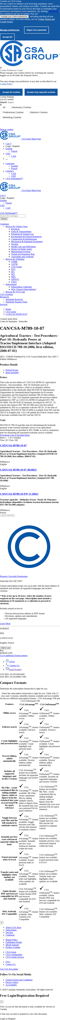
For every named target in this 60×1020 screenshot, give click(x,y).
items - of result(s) (10, 437)
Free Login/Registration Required (24, 995)
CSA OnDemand (49, 704)
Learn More (5, 623)
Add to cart (5, 648)
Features (9, 704)
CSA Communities (14, 954)
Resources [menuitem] (4, 297)
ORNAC (15, 279)
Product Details (9, 364)
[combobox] (13, 215)
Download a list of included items (15, 435)
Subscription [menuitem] (11, 284)
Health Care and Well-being (23, 246)
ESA (13, 269)
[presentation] (1, 68)
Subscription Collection (21, 287)
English (14, 166)
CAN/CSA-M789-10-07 (16, 314)
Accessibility (11, 985)
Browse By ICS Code (15, 292)
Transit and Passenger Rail (22, 254)
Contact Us (10, 964)
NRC (13, 277)
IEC (13, 272)
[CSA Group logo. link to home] (30, 65)
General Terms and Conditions (19, 980)
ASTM (14, 264)
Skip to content (6, 129)
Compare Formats (13, 683)
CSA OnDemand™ (14, 178)
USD (8, 154)
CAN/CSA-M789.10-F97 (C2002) (19, 493)
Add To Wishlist (7, 515)
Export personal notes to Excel (9, 858)
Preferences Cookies (13, 112)
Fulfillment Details (14, 942)
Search (3, 102)
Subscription (11, 930)
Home (8, 309)
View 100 (13, 440)
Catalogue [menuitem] (4, 224)
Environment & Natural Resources (26, 236)
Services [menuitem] (3, 304)
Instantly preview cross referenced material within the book (9, 841)
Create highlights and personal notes (9, 742)
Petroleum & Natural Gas (22, 234)
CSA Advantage (29, 704)
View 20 (4, 440)
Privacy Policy (12, 982)
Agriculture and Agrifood (22, 256)
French (14, 151)
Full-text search (9, 727)
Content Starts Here (8, 319)
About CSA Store (13, 927)
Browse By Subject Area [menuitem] (16, 226)
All (4, 107)
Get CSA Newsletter (9, 969)
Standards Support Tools (16, 302)
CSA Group (16, 267)
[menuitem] (35, 229)
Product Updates (13, 947)
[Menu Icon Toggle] (7, 159)
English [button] (9, 148)
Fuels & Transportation (21, 231)
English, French (7, 643)
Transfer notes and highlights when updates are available (9, 876)
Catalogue (10, 935)
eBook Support (12, 945)
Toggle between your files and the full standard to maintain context (9, 822)
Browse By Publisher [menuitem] (15, 259)
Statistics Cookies (39, 112)
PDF (2, 633)
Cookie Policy (6, 84)
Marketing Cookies (12, 117)
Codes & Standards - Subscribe (13, 321)
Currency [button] (10, 171)
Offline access (9, 713)
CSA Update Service (15, 957)
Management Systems (20, 251)
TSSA (14, 282)
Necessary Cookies (21, 107)
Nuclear (14, 244)
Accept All (53, 11)
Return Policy (12, 940)
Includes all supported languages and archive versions (9, 775)
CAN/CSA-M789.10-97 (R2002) (18, 469)
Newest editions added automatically (9, 758)
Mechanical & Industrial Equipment (27, 241)
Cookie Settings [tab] (7, 97)
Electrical (15, 229)
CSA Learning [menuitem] (6, 294)
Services (9, 932)
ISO (13, 274)
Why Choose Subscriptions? (23, 289)
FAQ (8, 962)
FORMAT (4, 628)
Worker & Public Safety (21, 249)
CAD (13, 156)
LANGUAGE (6, 638)
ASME (14, 261)
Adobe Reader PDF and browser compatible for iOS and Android (9, 895)
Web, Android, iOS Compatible (9, 912)
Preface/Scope (12, 370)
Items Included (12, 372)
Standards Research (14, 299)
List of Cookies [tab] (7, 99)
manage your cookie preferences (14, 17)
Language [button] (10, 163)
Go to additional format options (13, 655)
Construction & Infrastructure (24, 239)
